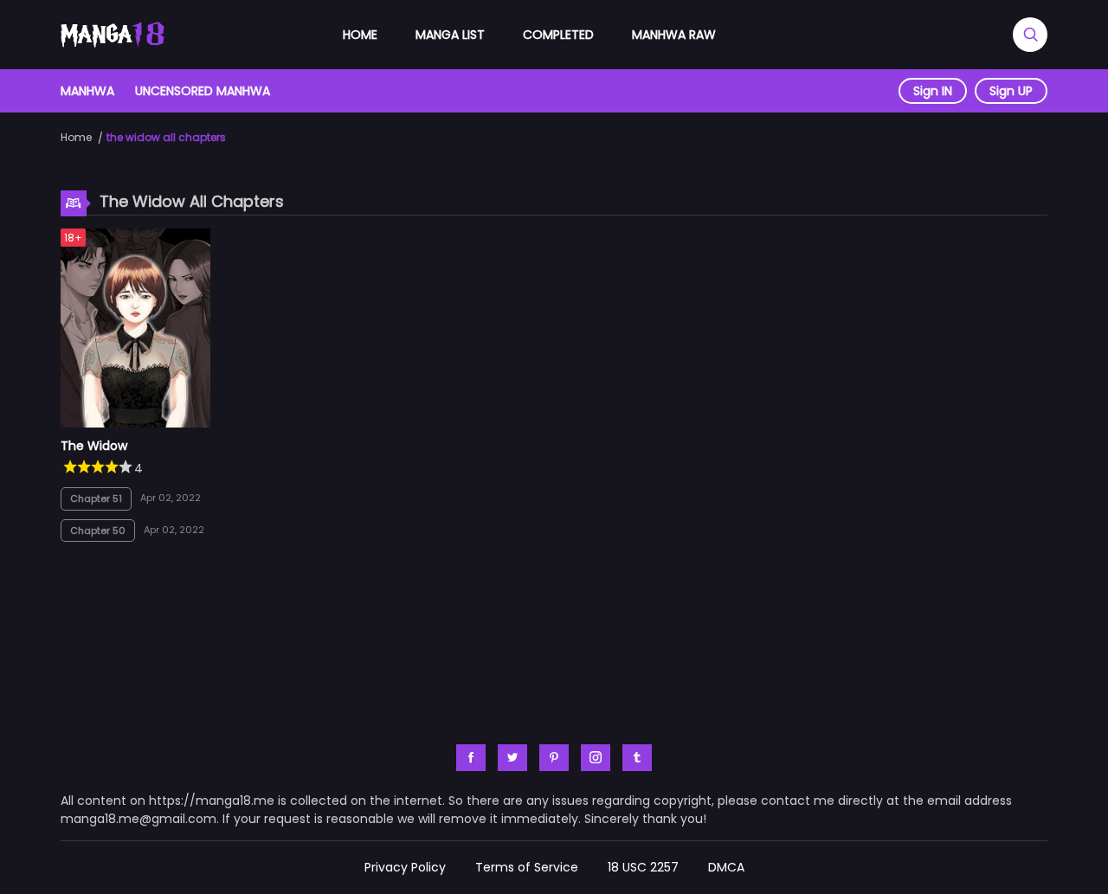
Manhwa (87, 91)
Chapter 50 (98, 530)
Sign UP (1011, 91)
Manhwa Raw (674, 34)
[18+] (135, 423)
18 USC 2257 (643, 867)
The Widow (94, 445)
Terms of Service (526, 867)
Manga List (450, 34)
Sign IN (932, 91)
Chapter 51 (96, 498)
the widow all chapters (166, 137)
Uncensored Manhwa (202, 91)
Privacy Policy (405, 867)
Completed (558, 34)
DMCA (726, 867)
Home (360, 34)
